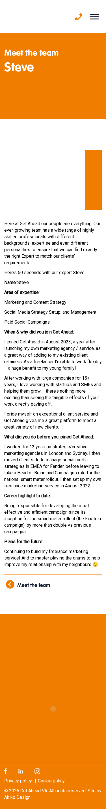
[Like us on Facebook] (5, 770)
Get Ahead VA (33, 790)
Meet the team (33, 585)
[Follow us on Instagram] (37, 770)
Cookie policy (51, 781)
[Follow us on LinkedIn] (20, 770)
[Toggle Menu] (94, 16)
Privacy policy (18, 781)
